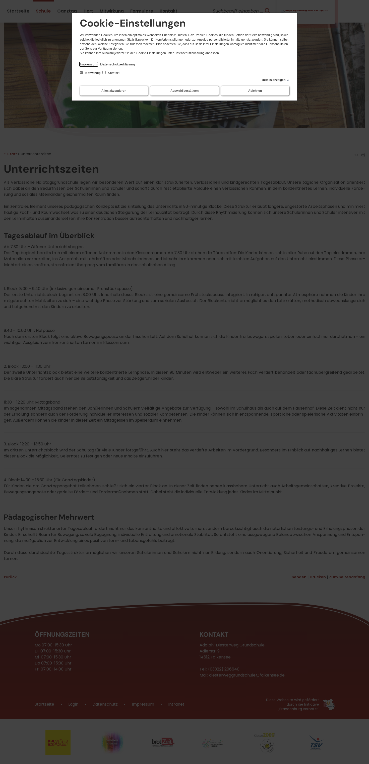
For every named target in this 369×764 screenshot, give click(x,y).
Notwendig (93, 73)
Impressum (89, 64)
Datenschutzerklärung (117, 64)
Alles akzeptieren (113, 90)
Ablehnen (255, 90)
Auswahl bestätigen (184, 90)
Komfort (113, 73)
